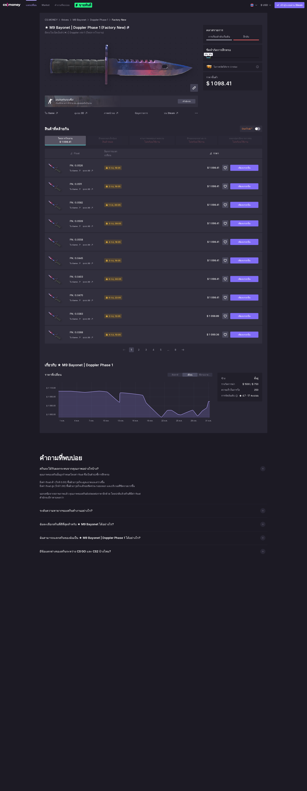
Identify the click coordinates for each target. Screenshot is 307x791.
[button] (262, 468)
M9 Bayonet (79, 19)
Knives (65, 19)
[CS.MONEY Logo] (11, 5)
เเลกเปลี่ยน (31, 5)
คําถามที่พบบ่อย (62, 5)
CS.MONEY (51, 19)
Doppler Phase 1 (99, 19)
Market (46, 5)
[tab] (175, 375)
